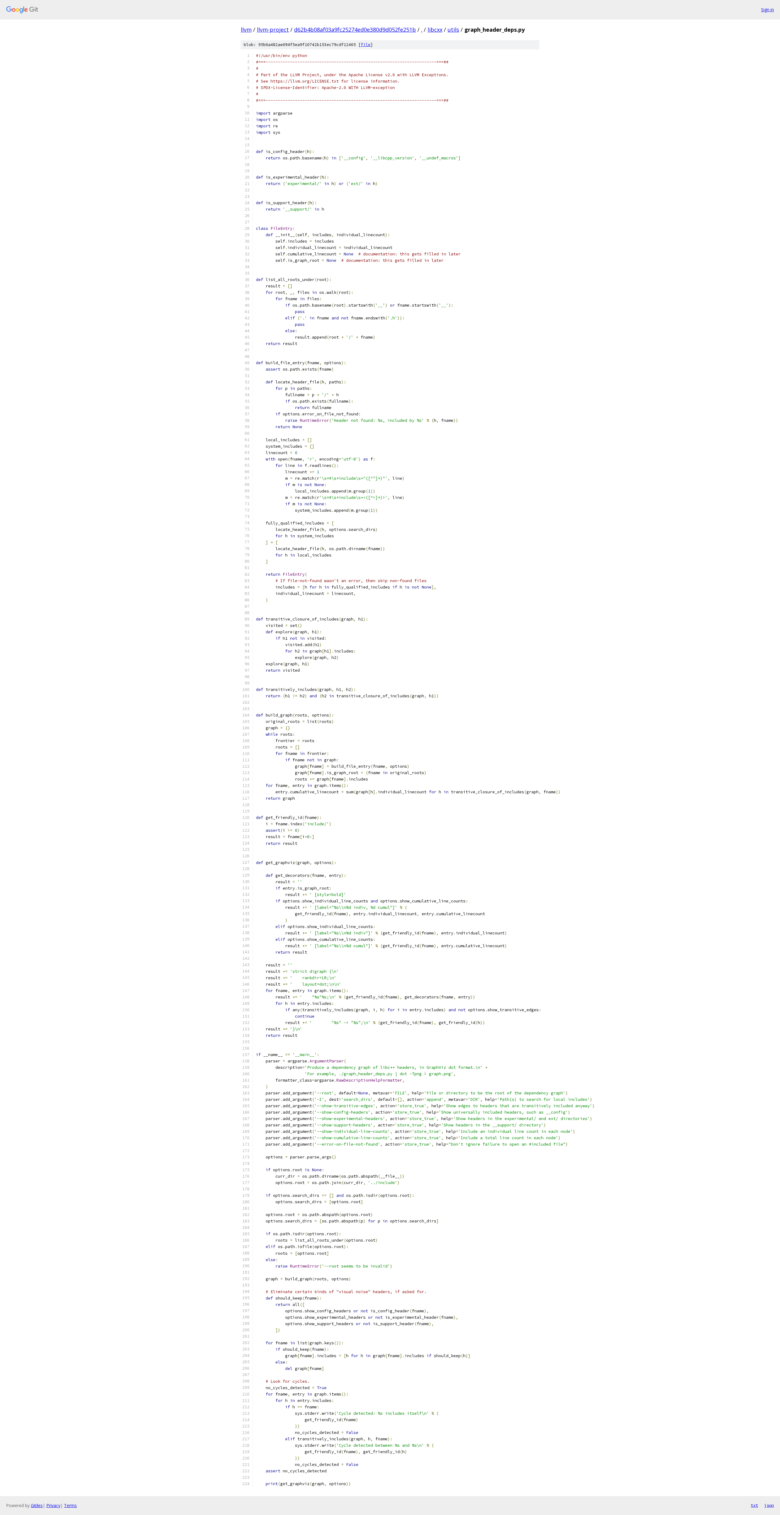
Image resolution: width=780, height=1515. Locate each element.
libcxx (434, 29)
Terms (70, 1505)
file (365, 44)
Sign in (767, 9)
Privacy (53, 1505)
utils (453, 29)
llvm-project (273, 29)
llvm (246, 29)
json (769, 1505)
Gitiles (37, 1505)
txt (754, 1505)
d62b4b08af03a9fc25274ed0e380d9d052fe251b (355, 29)
